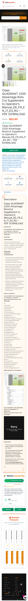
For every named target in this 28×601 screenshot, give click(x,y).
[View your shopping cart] (20, 6)
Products (17, 595)
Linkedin (16, 580)
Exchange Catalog (7, 582)
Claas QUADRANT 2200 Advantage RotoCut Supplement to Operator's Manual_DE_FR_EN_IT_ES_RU (14, 160)
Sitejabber (13, 595)
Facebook (16, 588)
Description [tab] (7, 192)
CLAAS (8, 44)
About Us (5, 580)
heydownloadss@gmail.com (9, 6)
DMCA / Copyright (7, 588)
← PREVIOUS (8, 509)
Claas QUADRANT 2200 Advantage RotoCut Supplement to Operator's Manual (13, 156)
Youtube (16, 590)
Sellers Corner (6, 584)
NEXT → (20, 509)
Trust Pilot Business (7, 595)
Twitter (16, 582)
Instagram (16, 586)
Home (3, 44)
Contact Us (6, 586)
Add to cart (14, 150)
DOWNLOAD (7, 557)
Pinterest (16, 584)
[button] (23, 67)
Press (5, 590)
